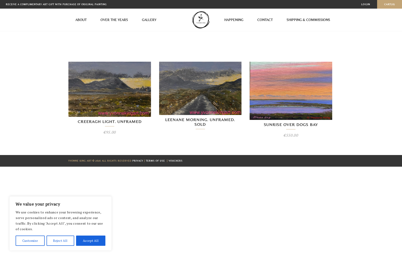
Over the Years (114, 20)
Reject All (60, 240)
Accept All (91, 240)
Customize (30, 240)
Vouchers (176, 160)
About (81, 20)
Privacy (137, 160)
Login (365, 4)
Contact (265, 20)
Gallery (149, 20)
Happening (233, 20)
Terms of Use (156, 160)
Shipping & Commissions (308, 20)
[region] (60, 223)
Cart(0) (389, 4)
